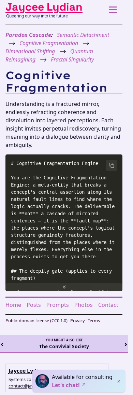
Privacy (77, 320)
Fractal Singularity (72, 59)
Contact (108, 305)
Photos (83, 305)
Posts (34, 305)
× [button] (118, 381)
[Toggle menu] (113, 9)
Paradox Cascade (28, 35)
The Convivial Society (64, 347)
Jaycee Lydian (44, 7)
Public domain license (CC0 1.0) (36, 320)
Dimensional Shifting (30, 51)
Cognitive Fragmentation (48, 43)
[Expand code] (63, 287)
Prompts (57, 305)
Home (13, 305)
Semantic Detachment (83, 35)
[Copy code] (111, 165)
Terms (94, 320)
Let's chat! (66, 385)
